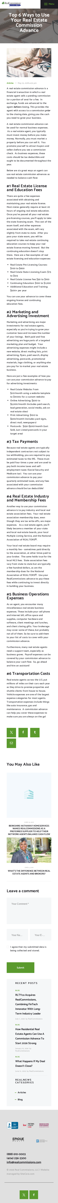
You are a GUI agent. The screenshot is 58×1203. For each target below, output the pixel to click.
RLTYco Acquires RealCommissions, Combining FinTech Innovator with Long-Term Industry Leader (28, 1004)
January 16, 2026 (22, 1048)
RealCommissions (35, 1018)
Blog (17, 990)
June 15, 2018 (29, 822)
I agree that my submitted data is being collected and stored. (28, 949)
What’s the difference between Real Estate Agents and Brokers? (29, 872)
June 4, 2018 (29, 867)
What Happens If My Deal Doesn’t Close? (30, 1063)
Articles (10, 83)
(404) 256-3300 (16, 1158)
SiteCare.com (27, 1174)
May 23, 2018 (23, 83)
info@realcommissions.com (24, 1162)
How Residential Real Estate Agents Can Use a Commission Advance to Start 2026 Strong (29, 1036)
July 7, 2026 (20, 1018)
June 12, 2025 (20, 1071)
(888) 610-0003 (16, 1154)
